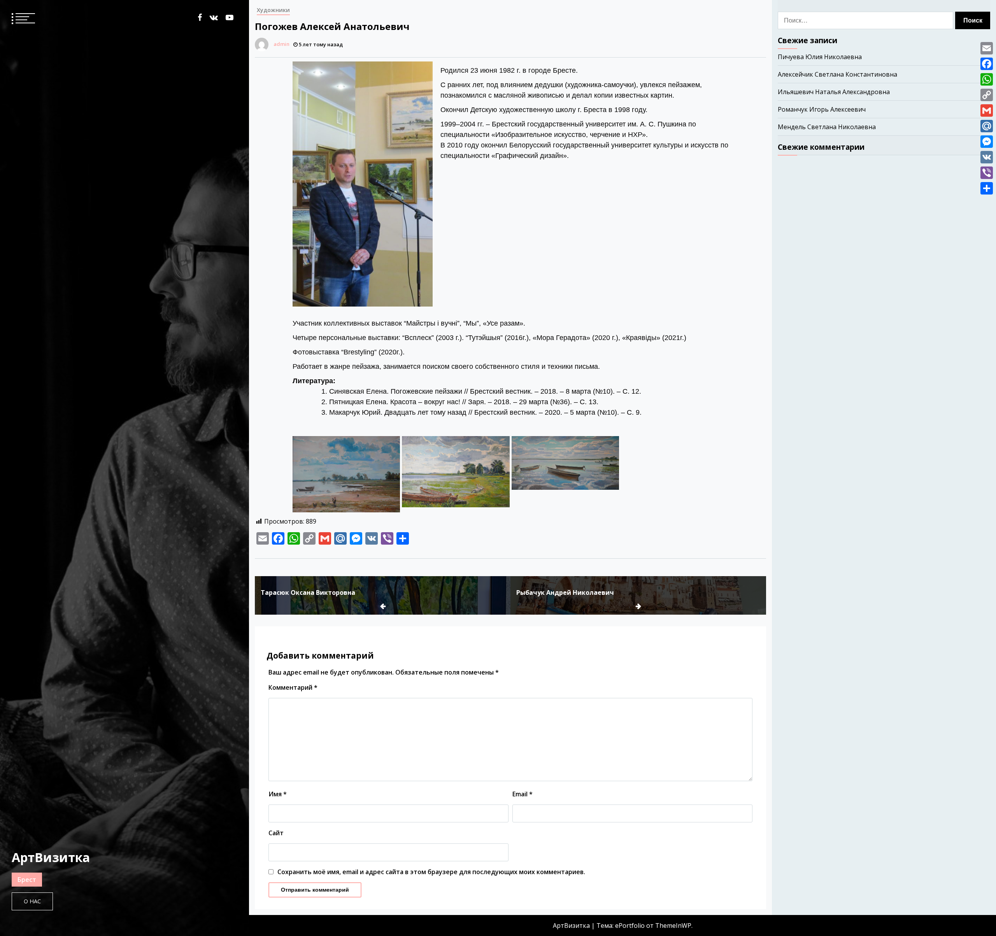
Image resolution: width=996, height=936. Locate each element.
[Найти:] (866, 20)
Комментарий (292, 687)
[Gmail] (986, 110)
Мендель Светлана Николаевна (827, 127)
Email (522, 794)
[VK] (986, 157)
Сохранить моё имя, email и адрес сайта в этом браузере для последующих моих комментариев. (431, 872)
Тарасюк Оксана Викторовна (308, 592)
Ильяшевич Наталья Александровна (834, 92)
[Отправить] (986, 188)
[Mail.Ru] (986, 126)
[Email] (986, 48)
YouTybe (229, 17)
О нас (32, 901)
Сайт (276, 833)
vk (214, 17)
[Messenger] (986, 141)
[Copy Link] (986, 95)
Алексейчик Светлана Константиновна (837, 74)
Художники (273, 10)
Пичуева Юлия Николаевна (820, 57)
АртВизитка (51, 857)
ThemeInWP (673, 925)
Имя (277, 794)
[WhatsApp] (986, 79)
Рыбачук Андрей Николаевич (565, 592)
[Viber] (986, 173)
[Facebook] (986, 64)
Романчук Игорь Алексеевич (822, 109)
